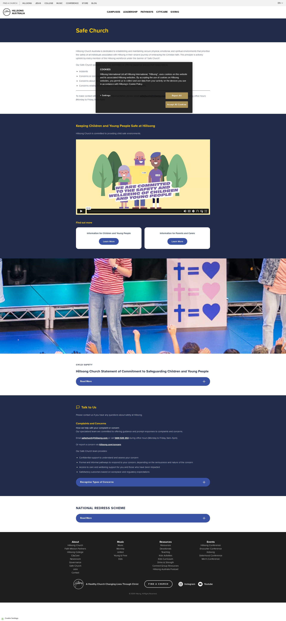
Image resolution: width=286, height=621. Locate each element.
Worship (120, 548)
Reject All (177, 95)
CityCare (75, 555)
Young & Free (120, 555)
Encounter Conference (211, 548)
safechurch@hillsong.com (95, 438)
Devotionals (165, 548)
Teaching (165, 552)
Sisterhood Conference (210, 555)
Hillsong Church (75, 545)
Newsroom (75, 558)
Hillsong (27, 3)
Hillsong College (75, 552)
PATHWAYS (147, 12)
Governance (75, 562)
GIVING (175, 12)
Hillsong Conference (211, 545)
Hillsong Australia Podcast (165, 569)
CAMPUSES (113, 12)
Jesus (38, 3)
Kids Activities (165, 555)
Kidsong (211, 552)
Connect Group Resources (166, 565)
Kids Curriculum (165, 558)
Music (59, 3)
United (120, 552)
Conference (72, 3)
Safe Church (75, 565)
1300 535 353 (122, 438)
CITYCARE (162, 12)
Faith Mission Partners (75, 548)
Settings (106, 95)
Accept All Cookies (176, 104)
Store (85, 3)
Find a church (158, 584)
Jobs (75, 569)
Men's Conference (211, 558)
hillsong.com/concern (110, 444)
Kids (120, 558)
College (49, 3)
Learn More (109, 241)
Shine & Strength (165, 562)
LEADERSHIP (130, 12)
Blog (94, 3)
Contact (75, 572)
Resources (165, 545)
